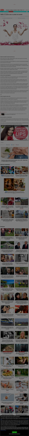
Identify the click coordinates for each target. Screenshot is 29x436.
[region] (14, 425)
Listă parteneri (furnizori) (3, 430)
